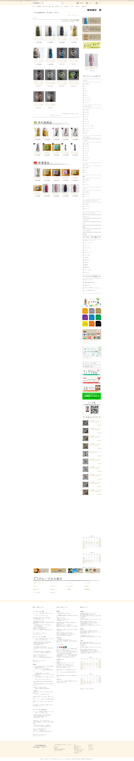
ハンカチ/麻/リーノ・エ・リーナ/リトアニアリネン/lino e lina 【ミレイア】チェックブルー (95, 444)
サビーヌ (86, 95)
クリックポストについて (37, 634)
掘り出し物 (44, 6)
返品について (76, 748)
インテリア (86, 220)
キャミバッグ (86, 194)
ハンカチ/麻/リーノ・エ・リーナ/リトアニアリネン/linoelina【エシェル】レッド (95, 490)
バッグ (84, 188)
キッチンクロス (87, 106)
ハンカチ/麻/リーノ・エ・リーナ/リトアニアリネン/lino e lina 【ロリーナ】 (95, 421)
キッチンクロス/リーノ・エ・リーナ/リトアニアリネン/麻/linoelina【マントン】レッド (95, 452)
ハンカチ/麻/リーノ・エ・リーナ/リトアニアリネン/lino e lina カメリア (95, 475)
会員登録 (90, 745)
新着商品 (39, 6)
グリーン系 (86, 121)
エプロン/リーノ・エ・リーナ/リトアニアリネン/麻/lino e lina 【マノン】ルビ (91, 68)
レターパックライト (36, 661)
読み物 (84, 234)
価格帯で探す (86, 267)
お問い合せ (66, 6)
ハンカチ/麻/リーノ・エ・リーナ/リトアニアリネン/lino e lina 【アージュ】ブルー (95, 467)
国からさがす (86, 272)
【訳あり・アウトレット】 (89, 240)
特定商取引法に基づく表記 (79, 749)
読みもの (78, 6)
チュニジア (91, 340)
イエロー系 (86, 114)
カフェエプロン (87, 97)
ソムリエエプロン (87, 100)
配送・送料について (78, 747)
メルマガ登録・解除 (78, 751)
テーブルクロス (87, 206)
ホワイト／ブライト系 (88, 128)
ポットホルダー (87, 230)
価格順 (74, 20)
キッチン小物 (86, 255)
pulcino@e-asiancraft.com (58, 750)
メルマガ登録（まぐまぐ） (90, 290)
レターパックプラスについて (38, 735)
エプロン (74, 15)
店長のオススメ (87, 260)
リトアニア (85, 342)
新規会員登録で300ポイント (90, 282)
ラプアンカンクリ (87, 252)
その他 (85, 132)
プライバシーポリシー (78, 750)
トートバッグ (86, 196)
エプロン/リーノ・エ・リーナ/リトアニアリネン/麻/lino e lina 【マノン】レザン (39, 82)
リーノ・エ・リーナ (88, 242)
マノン (78, 15)
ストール (85, 164)
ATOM (77, 752)
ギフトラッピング (88, 279)
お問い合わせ (90, 749)
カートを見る (90, 748)
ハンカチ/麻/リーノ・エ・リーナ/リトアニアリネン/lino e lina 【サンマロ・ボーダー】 (95, 429)
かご (84, 223)
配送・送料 (51, 6)
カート (99, 2)
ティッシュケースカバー (89, 213)
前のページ (53, 115)
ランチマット (86, 208)
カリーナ (86, 90)
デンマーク (95, 340)
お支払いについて (59, 6)
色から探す (86, 257)
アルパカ (86, 172)
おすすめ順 (70, 20)
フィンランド (85, 340)
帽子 (84, 176)
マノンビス (86, 184)
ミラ (85, 88)
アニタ (85, 93)
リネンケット (86, 216)
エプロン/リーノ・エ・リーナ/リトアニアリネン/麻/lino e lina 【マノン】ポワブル (50, 38)
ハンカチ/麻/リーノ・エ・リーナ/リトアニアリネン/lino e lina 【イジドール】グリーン (95, 437)
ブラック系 (86, 130)
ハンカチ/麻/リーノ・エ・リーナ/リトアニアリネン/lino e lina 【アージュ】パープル (95, 460)
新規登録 (81, 2)
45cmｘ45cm (86, 112)
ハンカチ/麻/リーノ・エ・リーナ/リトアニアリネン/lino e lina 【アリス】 (95, 483)
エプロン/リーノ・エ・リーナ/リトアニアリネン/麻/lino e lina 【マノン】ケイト (74, 60)
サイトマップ (130, 0)
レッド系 (86, 116)
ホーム (34, 6)
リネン (85, 170)
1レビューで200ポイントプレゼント (92, 287)
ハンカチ (85, 140)
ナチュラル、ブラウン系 (89, 126)
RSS (75, 752)
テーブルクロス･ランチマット (91, 201)
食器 (84, 227)
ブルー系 (86, 119)
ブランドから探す (87, 269)
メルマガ (72, 6)
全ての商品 (86, 83)
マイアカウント (91, 744)
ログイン (91, 2)
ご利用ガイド (84, 6)
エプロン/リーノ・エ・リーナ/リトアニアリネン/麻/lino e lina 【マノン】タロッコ (39, 104)
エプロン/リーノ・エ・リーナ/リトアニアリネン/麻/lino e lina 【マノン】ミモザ (74, 38)
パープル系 (86, 123)
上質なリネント (87, 285)
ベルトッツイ (86, 102)
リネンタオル (86, 137)
